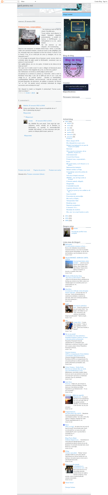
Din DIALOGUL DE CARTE (73, 413)
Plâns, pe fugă (69, 426)
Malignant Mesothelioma (69, 91)
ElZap (67, 451)
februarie (70, 134)
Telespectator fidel (72, 201)
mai (68, 128)
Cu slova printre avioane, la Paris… (76, 246)
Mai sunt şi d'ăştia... (73, 198)
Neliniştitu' (68, 244)
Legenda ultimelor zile (73, 188)
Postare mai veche (55, 170)
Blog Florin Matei (71, 438)
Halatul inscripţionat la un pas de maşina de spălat (77, 145)
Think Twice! (69, 482)
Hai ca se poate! (70, 334)
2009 (67, 220)
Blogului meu (77, 397)
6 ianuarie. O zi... (72, 207)
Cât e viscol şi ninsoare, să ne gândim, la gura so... (76, 151)
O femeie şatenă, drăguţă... (75, 181)
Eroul (68, 161)
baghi (67, 304)
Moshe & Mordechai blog (73, 276)
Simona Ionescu (70, 352)
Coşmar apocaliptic (71, 453)
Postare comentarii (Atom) (35, 174)
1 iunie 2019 (77, 322)
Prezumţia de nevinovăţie (74, 196)
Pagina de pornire (39, 170)
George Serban (70, 487)
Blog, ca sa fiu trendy (72, 464)
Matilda (25, 105)
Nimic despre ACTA (72, 141)
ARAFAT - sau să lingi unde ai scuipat (76, 178)
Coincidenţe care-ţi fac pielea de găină (76, 172)
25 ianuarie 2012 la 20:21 (44, 121)
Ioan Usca (68, 382)
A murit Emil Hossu (72, 157)
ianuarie (70, 137)
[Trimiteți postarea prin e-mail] (37, 93)
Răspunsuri (29, 117)
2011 (67, 216)
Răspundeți (27, 113)
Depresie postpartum (73, 205)
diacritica (68, 289)
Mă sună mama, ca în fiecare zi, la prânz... (77, 164)
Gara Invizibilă (71, 194)
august (69, 123)
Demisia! (69, 149)
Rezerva (68, 384)
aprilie (69, 130)
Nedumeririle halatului (73, 167)
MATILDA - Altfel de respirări (74, 395)
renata (31, 121)
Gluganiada (70, 183)
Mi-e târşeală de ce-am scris (75, 143)
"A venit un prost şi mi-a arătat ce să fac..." (78, 191)
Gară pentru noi (25, 5)
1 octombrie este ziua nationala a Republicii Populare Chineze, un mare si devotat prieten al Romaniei (76, 337)
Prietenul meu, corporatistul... (76, 159)
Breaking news (71, 203)
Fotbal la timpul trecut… (72, 440)
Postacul (69, 138)
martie (69, 132)
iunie (69, 125)
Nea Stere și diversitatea (73, 277)
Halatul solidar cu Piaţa (74, 169)
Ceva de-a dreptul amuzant (75, 175)
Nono (67, 425)
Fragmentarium (70, 412)
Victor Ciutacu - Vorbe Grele (74, 367)
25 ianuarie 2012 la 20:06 (37, 105)
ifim (66, 320)
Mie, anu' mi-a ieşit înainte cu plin (77, 212)
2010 (67, 218)
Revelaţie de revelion (73, 210)
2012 (67, 121)
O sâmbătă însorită (72, 186)
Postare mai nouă (24, 170)
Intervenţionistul (71, 155)
